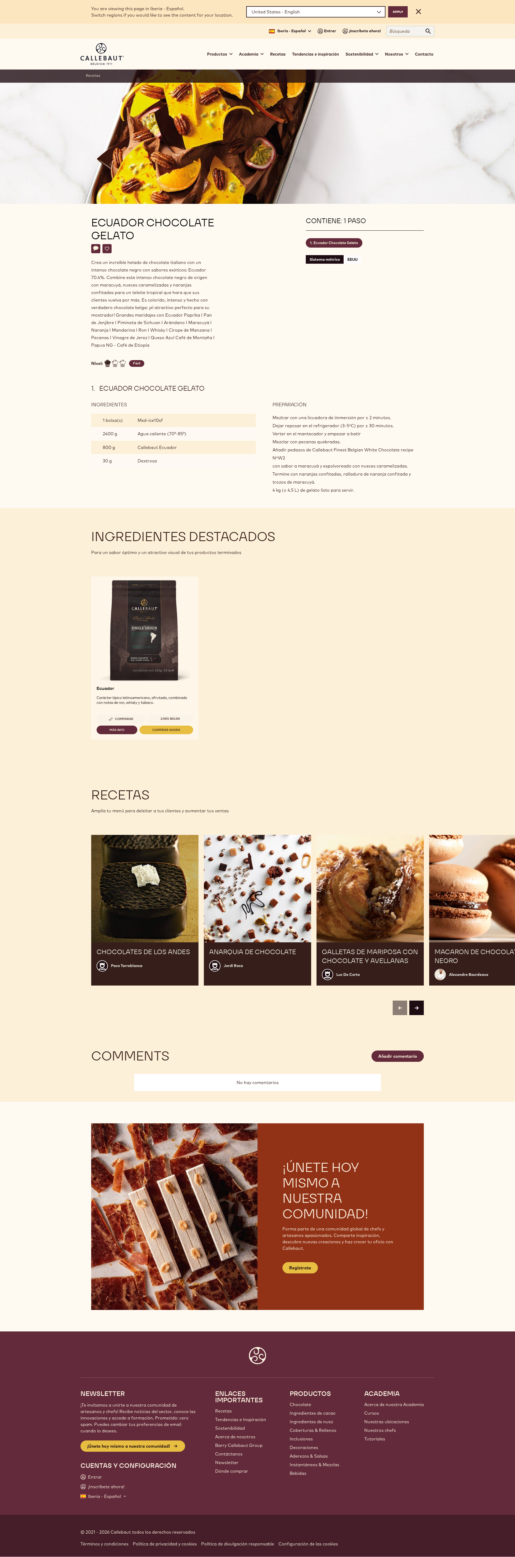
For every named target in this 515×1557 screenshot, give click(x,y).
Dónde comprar (231, 1471)
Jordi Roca (233, 965)
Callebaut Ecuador (157, 447)
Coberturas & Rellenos (313, 1430)
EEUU (352, 259)
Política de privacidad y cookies (165, 1544)
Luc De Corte (348, 974)
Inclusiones (301, 1439)
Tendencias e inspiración (315, 54)
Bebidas (298, 1473)
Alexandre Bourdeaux (468, 974)
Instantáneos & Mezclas (314, 1464)
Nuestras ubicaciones (386, 1421)
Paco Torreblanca (126, 965)
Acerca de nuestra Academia (394, 1404)
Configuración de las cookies (308, 1544)
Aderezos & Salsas (309, 1456)
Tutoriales (374, 1439)
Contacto (424, 54)
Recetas (278, 54)
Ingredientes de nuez (311, 1421)
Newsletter (226, 1462)
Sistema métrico (325, 259)
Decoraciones (304, 1447)
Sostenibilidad (230, 1428)
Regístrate (300, 1267)
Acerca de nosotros (235, 1436)
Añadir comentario (397, 1056)
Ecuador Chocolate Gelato (336, 243)
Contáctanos (228, 1454)
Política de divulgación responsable (237, 1544)
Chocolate (300, 1404)
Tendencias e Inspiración (240, 1419)
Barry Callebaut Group (239, 1445)
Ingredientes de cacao (313, 1413)
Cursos (371, 1413)
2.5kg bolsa (170, 718)
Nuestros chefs (380, 1430)
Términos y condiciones (104, 1544)
